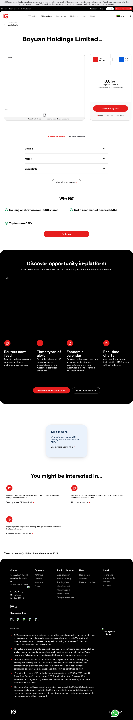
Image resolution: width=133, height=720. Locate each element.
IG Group (39, 574)
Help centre (84, 574)
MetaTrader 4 (63, 590)
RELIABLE (120, 115)
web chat (24, 578)
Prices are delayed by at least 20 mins (110, 87)
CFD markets (46, 16)
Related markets (77, 136)
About (92, 16)
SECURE (110, 115)
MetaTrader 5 (63, 586)
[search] (131, 16)
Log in (110, 9)
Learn (84, 16)
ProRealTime (63, 593)
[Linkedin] (12, 619)
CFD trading (32, 16)
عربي (122, 16)
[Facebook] (24, 619)
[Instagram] (36, 619)
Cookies (107, 585)
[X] (18, 619)
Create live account (123, 9)
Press (37, 586)
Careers (38, 578)
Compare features (65, 597)
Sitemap (83, 578)
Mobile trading (64, 578)
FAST (101, 115)
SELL (101, 58)
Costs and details (56, 136)
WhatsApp (14, 584)
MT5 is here (59, 431)
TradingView (63, 582)
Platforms (74, 16)
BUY (126, 58)
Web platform (63, 574)
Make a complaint (87, 582)
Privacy (106, 581)
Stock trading (61, 16)
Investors (39, 582)
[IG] (5, 16)
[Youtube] (30, 619)
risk (54, 641)
